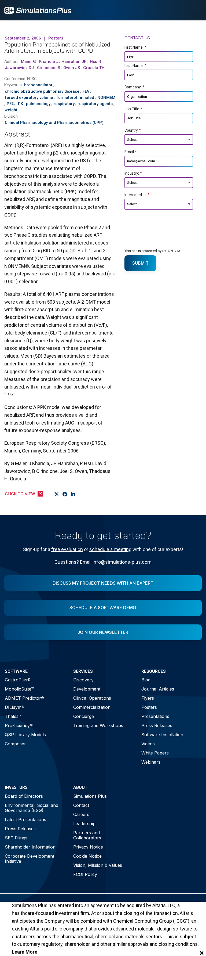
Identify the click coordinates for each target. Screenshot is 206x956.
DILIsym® (14, 707)
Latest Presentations (25, 819)
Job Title (133, 109)
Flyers (147, 698)
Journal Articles (157, 689)
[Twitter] (56, 494)
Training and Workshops (98, 725)
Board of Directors (24, 796)
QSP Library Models (25, 734)
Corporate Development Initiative (29, 858)
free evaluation (67, 549)
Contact (81, 805)
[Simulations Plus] (37, 10)
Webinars (150, 762)
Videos (148, 743)
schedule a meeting (110, 549)
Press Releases (156, 725)
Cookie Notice (87, 856)
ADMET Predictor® (24, 698)
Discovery (83, 679)
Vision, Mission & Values (97, 865)
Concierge (83, 716)
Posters (149, 707)
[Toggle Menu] (194, 10)
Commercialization (92, 707)
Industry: (133, 173)
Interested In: (136, 195)
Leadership (84, 823)
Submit (140, 263)
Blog (145, 679)
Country (132, 130)
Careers (81, 814)
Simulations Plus (90, 796)
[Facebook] (65, 494)
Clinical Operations (92, 698)
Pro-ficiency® (19, 725)
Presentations (155, 716)
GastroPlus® (17, 679)
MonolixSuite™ (19, 689)
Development (86, 689)
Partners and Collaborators (87, 835)
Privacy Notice (88, 847)
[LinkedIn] (73, 494)
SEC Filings (16, 837)
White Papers (155, 753)
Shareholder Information (30, 847)
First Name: (135, 47)
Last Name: (135, 65)
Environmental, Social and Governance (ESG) (31, 808)
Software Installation (162, 734)
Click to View (20, 493)
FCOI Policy (85, 874)
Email (130, 152)
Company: (134, 87)
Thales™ (13, 716)
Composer (15, 743)
